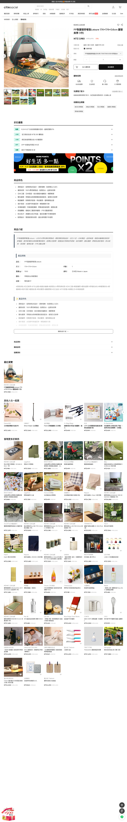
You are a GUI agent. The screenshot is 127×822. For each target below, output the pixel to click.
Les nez (46, 616)
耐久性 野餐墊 (79, 107)
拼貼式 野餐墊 (90, 107)
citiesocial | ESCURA (30, 647)
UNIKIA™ (26, 423)
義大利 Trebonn (69, 647)
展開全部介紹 (62, 331)
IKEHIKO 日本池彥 (9, 385)
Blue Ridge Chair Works (72, 616)
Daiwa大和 (7, 423)
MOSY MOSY (48, 462)
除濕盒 (45, 9)
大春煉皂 (87, 585)
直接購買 (111, 67)
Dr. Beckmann (108, 423)
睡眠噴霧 (51, 9)
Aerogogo (107, 647)
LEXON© (107, 554)
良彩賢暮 (47, 423)
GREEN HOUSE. (9, 647)
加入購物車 (86, 67)
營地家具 (23, 19)
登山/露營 (15, 19)
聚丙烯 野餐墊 (79, 111)
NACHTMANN (88, 554)
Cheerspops (68, 585)
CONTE (86, 616)
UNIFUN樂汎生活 (49, 647)
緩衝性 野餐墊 (111, 107)
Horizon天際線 (68, 462)
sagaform (27, 462)
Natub (106, 585)
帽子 (67, 9)
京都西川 (67, 493)
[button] (7, 92)
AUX (85, 423)
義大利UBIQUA (8, 678)
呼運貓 (26, 585)
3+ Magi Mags (68, 423)
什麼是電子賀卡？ (117, 91)
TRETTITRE (88, 647)
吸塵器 (37, 9)
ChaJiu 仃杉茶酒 (49, 585)
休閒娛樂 (7, 19)
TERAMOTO (88, 524)
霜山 (105, 462)
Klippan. (86, 493)
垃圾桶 (63, 9)
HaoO (106, 524)
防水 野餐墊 (100, 107)
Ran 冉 (26, 616)
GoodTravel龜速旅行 (91, 462)
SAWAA (66, 554)
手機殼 (57, 9)
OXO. (106, 616)
